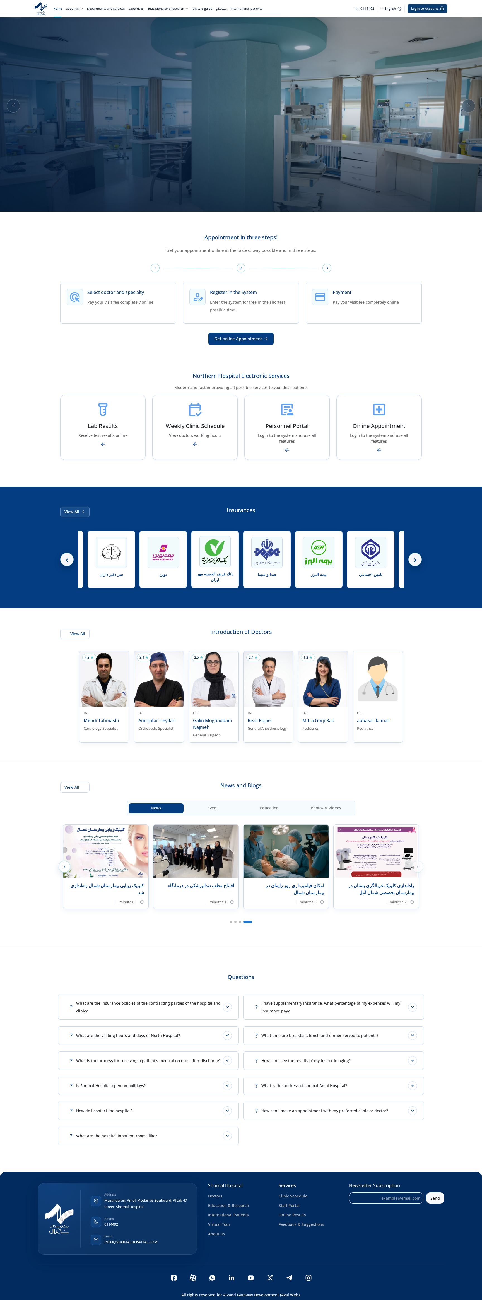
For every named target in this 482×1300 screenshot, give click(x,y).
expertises (136, 8)
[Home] (41, 8)
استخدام (221, 8)
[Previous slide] (13, 106)
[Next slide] (468, 106)
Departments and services (106, 8)
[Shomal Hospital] (59, 1219)
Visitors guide (202, 8)
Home (57, 8)
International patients (246, 8)
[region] (241, 106)
